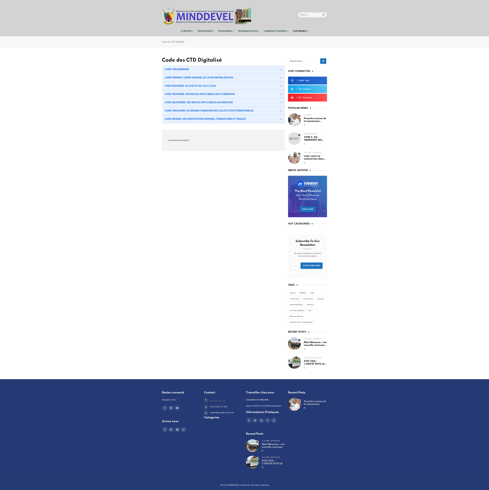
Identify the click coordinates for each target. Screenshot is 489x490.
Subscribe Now (311, 266)
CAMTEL (303, 293)
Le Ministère (186, 31)
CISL (312, 293)
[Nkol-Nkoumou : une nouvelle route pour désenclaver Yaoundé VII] (294, 343)
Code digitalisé (299, 31)
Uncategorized (310, 134)
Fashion (310, 304)
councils (320, 299)
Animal (292, 293)
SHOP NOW (307, 209)
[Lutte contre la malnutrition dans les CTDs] (294, 157)
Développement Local (247, 31)
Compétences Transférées (275, 31)
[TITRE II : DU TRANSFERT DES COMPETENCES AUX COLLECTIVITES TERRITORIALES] (294, 138)
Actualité (317, 152)
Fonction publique (297, 310)
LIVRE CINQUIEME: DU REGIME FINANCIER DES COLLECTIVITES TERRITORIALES (209, 111)
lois (309, 310)
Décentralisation (205, 31)
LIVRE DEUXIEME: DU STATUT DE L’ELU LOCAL (190, 86)
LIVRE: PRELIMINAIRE (177, 69)
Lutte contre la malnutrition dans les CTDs (314, 159)
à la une (307, 115)
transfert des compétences (301, 322)
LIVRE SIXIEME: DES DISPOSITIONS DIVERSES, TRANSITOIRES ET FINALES (205, 119)
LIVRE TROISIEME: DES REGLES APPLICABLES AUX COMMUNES (200, 94)
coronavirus (308, 299)
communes (294, 299)
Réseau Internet (296, 316)
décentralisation (296, 304)
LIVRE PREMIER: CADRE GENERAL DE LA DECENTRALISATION (199, 78)
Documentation (225, 31)
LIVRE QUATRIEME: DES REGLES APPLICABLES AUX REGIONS (199, 102)
